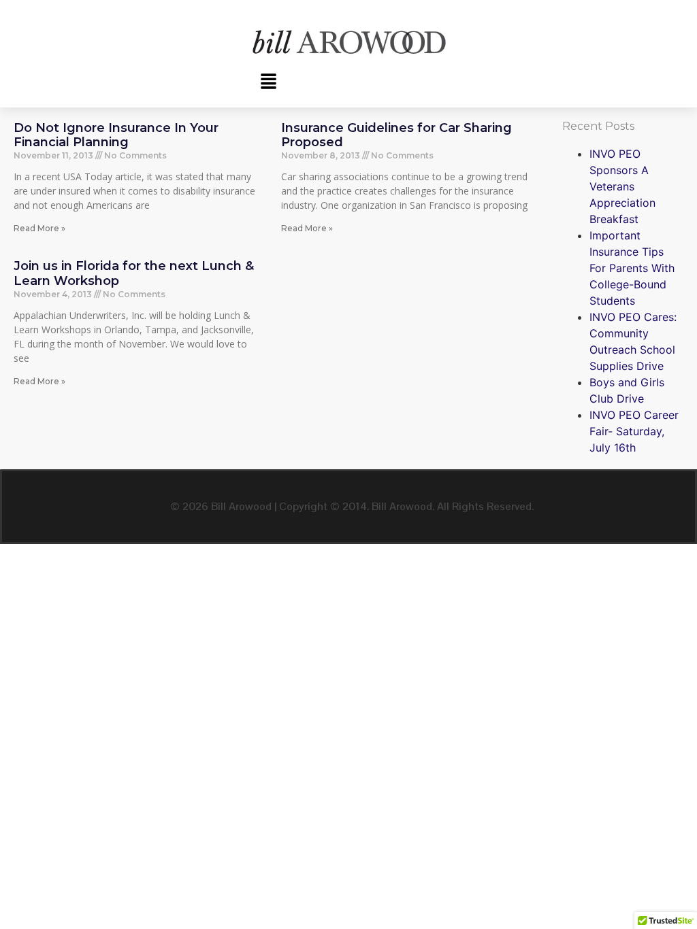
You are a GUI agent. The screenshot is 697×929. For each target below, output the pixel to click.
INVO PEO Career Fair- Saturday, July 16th (634, 431)
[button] (268, 82)
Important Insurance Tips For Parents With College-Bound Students (632, 268)
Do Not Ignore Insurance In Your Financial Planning (116, 135)
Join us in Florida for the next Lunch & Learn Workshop (134, 273)
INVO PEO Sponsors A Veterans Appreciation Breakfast (622, 186)
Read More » (39, 228)
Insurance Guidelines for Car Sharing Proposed (396, 135)
